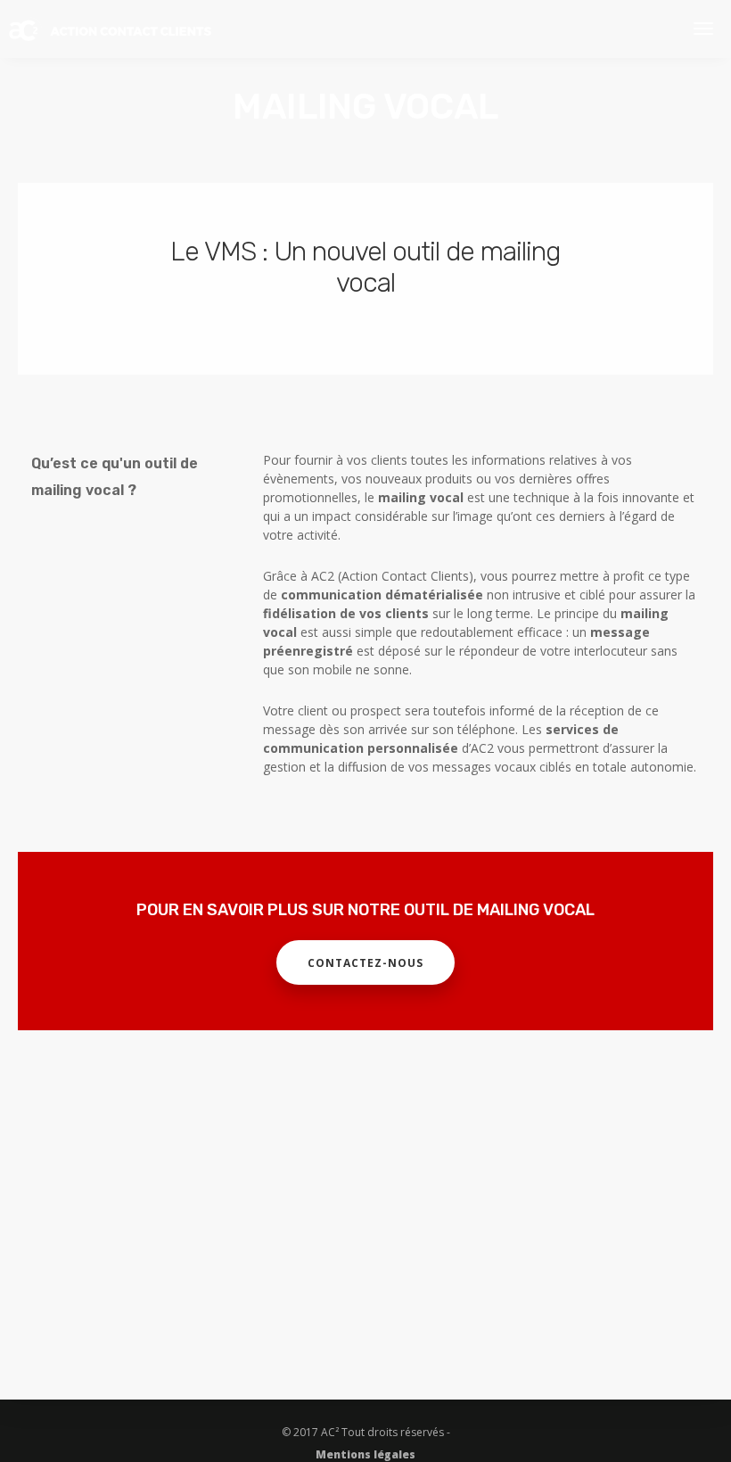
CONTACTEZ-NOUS (365, 963)
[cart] (660, 29)
